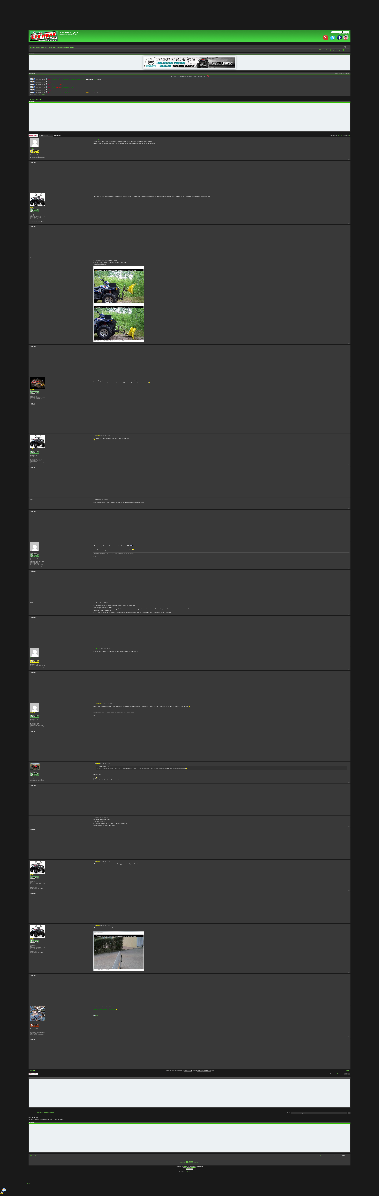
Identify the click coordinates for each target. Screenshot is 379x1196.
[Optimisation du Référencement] (189, 1169)
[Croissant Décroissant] (209, 1070)
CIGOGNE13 (99, 542)
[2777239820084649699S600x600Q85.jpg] (119, 327)
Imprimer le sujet (345, 47)
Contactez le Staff (315, 49)
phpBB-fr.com (193, 1167)
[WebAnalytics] (193, 1159)
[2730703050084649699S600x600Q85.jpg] (119, 291)
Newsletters (326, 49)
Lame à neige (35, 99)
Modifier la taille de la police (348, 47)
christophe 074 (89, 79)
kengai (98, 139)
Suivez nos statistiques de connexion (189, 1162)
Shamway (98, 1006)
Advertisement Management (193, 1171)
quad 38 (98, 194)
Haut (348, 159)
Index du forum (40, 47)
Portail (33, 47)
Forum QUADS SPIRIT (50, 47)
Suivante (43, 94)
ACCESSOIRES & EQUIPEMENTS (65, 47)
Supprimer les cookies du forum (325, 1155)
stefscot (98, 763)
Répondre (31, 134)
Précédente (32, 1070)
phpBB (185, 1166)
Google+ (29, 1183)
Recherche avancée (344, 33)
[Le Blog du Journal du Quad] (44, 35)
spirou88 (98, 378)
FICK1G (87, 92)
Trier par (195, 1070)
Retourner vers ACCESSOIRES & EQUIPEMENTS (42, 1112)
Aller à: (288, 1112)
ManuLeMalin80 (89, 90)
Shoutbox (32, 73)
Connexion (346, 50)
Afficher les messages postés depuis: (175, 1070)
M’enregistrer (339, 50)
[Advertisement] (88, 16)
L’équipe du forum (312, 1155)
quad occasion (189, 1161)
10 (39, 94)
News (321, 49)
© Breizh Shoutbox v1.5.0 (342, 73)
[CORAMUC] (189, 68)
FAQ (333, 50)
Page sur (340, 135)
